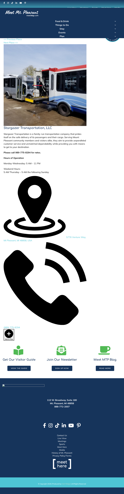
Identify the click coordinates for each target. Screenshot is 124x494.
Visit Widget (66, 484)
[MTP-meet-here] (62, 460)
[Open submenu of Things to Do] (115, 25)
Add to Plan (9, 339)
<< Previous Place (13, 39)
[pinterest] (25, 3)
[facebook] (4, 3)
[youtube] (21, 3)
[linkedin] (16, 3)
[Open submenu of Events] (115, 32)
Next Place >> (11, 42)
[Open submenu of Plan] (115, 36)
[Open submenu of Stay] (115, 29)
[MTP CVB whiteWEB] (22, 10)
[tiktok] (12, 3)
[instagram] (8, 3)
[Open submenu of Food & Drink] (115, 21)
